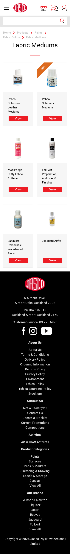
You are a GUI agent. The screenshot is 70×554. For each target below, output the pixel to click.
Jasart (35, 510)
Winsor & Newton (35, 500)
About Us (35, 350)
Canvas (34, 481)
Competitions (35, 427)
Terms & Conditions (35, 354)
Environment (35, 379)
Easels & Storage (35, 476)
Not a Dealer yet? (35, 408)
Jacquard (35, 519)
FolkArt (35, 524)
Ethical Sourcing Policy (35, 389)
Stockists (35, 393)
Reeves (35, 514)
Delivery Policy (35, 359)
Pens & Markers (35, 466)
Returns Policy (35, 369)
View (18, 118)
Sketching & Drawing (35, 471)
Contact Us (35, 413)
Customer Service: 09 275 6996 (35, 322)
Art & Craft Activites (35, 442)
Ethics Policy (35, 384)
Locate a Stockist (35, 418)
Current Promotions (35, 423)
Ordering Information (35, 364)
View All (35, 485)
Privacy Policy (35, 374)
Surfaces (35, 461)
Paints (35, 456)
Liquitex (35, 505)
